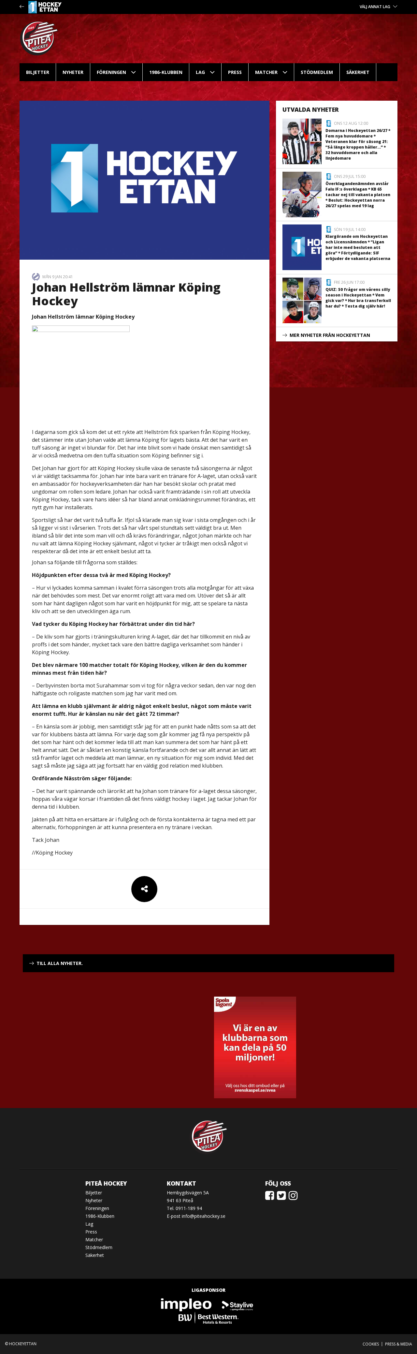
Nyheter (73, 72)
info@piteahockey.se (203, 1216)
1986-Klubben (165, 72)
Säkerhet (357, 72)
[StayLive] (237, 1304)
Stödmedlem (317, 72)
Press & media (398, 1344)
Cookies (371, 1344)
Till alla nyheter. (59, 963)
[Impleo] (186, 1304)
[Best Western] (208, 1317)
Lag (200, 72)
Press (235, 72)
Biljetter (37, 72)
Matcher (266, 72)
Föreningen (111, 72)
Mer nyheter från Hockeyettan (330, 335)
